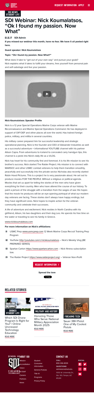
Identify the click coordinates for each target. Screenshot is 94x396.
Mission (23, 361)
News (22, 382)
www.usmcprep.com (32, 231)
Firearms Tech (72, 316)
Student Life (13, 14)
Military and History (46, 311)
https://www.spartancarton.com (42, 248)
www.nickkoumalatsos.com (19, 221)
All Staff (23, 372)
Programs (38, 377)
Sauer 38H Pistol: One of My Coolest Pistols (75, 324)
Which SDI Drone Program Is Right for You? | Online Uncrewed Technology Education (17, 325)
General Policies (40, 370)
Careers (23, 375)
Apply (81, 4)
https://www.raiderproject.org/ (44, 257)
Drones (13, 310)
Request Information (65, 4)
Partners (23, 379)
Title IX (37, 373)
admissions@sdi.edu (64, 369)
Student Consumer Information (38, 363)
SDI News (13, 11)
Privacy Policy (39, 381)
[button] (47, 93)
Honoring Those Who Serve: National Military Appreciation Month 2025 (46, 320)
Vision (22, 368)
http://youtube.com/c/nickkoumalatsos (39, 240)
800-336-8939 (62, 363)
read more (10, 336)
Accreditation (25, 364)
